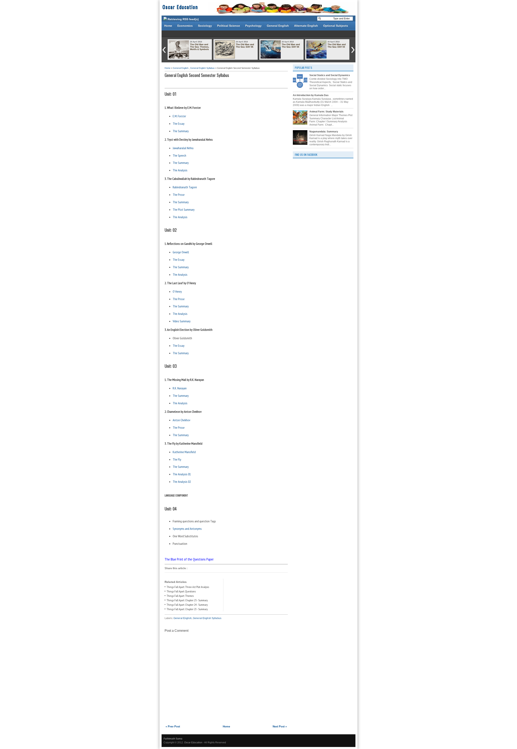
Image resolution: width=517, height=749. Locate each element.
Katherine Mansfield (184, 452)
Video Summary (181, 321)
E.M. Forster (179, 116)
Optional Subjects (335, 25)
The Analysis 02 (182, 482)
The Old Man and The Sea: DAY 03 (337, 45)
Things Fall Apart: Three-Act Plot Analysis (188, 587)
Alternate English (306, 25)
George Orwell (181, 252)
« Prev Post (173, 726)
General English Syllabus (202, 68)
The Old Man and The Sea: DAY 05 (245, 45)
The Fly (177, 459)
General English (278, 25)
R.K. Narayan (180, 388)
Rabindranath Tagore (185, 187)
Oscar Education (180, 6)
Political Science (228, 25)
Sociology (205, 25)
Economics (185, 25)
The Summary (181, 131)
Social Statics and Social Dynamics (329, 75)
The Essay (178, 124)
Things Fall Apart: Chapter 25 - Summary (187, 600)
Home (168, 25)
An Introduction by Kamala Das (311, 95)
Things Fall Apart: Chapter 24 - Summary (187, 605)
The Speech (179, 155)
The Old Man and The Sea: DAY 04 (291, 45)
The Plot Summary (183, 209)
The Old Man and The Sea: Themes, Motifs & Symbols (199, 46)
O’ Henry (177, 291)
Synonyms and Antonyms (187, 529)
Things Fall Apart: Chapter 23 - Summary (187, 609)
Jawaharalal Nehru (183, 148)
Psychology (253, 25)
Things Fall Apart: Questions (181, 591)
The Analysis (180, 170)
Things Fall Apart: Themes (180, 596)
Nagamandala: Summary (323, 131)
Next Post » (280, 726)
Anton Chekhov (181, 420)
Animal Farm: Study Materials (326, 111)
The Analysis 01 (182, 474)
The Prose (179, 195)
